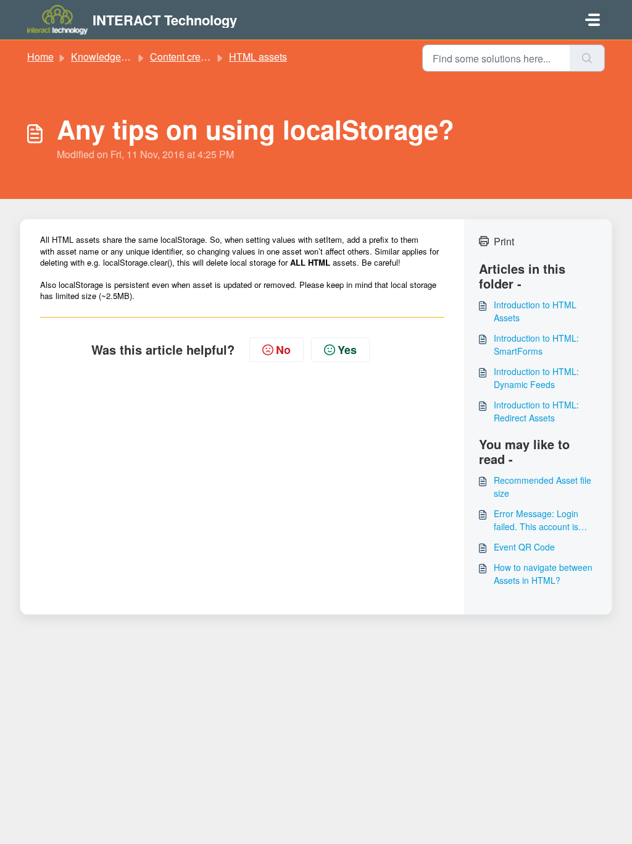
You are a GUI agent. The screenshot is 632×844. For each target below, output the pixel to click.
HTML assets (258, 56)
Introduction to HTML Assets (535, 311)
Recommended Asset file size (542, 486)
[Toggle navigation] (592, 20)
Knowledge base (108, 56)
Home (40, 56)
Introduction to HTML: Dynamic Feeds (536, 377)
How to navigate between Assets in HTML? (543, 573)
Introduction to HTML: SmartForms (536, 344)
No (283, 350)
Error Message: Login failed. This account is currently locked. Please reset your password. (540, 520)
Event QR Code (524, 547)
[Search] (587, 58)
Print (504, 241)
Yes (347, 350)
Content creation (186, 56)
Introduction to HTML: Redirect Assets (536, 411)
